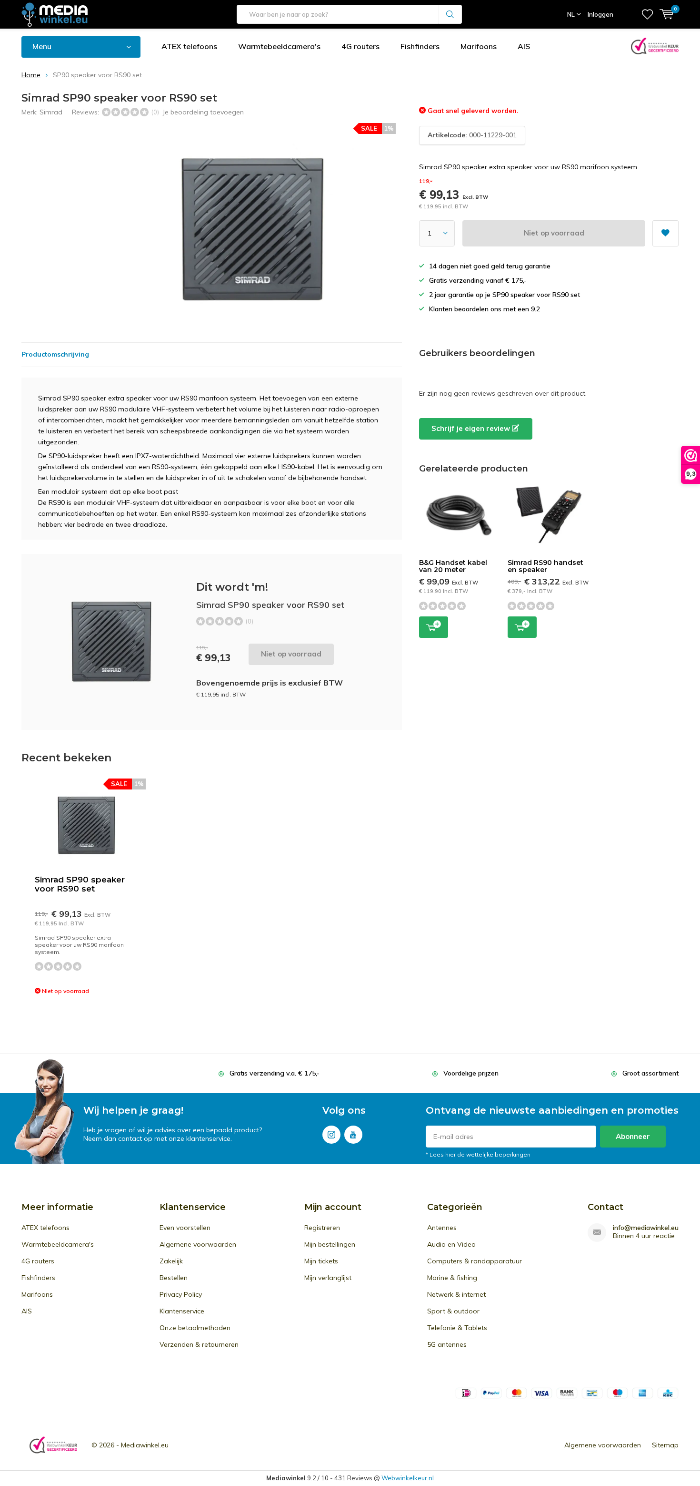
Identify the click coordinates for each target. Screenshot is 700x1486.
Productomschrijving (55, 354)
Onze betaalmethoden (195, 1327)
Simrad (51, 112)
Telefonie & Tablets (457, 1327)
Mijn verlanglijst (327, 1277)
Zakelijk (171, 1261)
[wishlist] (647, 14)
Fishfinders (420, 46)
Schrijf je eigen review (471, 428)
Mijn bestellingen (329, 1244)
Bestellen (174, 1277)
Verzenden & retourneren (199, 1344)
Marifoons (478, 46)
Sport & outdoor (453, 1311)
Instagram (331, 1135)
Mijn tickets (321, 1261)
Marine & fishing (452, 1277)
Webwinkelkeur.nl (407, 1478)
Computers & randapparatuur (474, 1261)
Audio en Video (451, 1244)
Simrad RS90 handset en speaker (545, 566)
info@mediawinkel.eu (646, 1228)
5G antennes (447, 1344)
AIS (524, 46)
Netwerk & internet (456, 1294)
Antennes (442, 1227)
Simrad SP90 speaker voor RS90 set (80, 884)
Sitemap (665, 1445)
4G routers (360, 46)
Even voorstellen (185, 1227)
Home (30, 75)
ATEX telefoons (189, 46)
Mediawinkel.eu (145, 1445)
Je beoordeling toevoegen (203, 112)
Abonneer (633, 1136)
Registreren (322, 1227)
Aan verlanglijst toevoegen (665, 233)
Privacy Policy (181, 1294)
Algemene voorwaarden (198, 1244)
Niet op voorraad (554, 232)
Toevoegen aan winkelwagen (433, 627)
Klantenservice (182, 1311)
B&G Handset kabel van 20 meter (453, 566)
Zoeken (450, 14)
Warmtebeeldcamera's (279, 46)
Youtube (353, 1135)
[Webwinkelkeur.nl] (53, 1445)
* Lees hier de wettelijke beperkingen (478, 1154)
